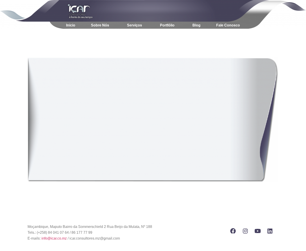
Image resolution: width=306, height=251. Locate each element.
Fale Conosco (228, 25)
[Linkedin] (270, 231)
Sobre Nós (100, 25)
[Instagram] (245, 231)
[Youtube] (257, 231)
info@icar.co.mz (54, 238)
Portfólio (167, 25)
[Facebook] (233, 231)
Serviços (134, 25)
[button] (101, 25)
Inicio (70, 25)
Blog (196, 25)
